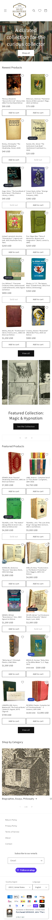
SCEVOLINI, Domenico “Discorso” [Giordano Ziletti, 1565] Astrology (12, 570)
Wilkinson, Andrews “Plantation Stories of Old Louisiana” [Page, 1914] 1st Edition (38, 101)
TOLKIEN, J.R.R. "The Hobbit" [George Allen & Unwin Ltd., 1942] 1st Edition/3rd (13, 525)
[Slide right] (32, 807)
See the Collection (26, 426)
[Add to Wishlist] (22, 75)
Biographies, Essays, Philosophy (18, 798)
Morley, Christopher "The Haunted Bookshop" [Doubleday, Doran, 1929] (11, 146)
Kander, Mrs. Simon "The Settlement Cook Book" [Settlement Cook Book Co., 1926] (36, 147)
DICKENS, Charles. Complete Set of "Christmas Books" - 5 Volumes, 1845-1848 (38, 707)
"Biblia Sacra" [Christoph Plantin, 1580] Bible (11, 661)
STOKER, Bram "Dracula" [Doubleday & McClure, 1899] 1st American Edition (13, 480)
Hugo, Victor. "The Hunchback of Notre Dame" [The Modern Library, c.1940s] (13, 193)
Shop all (26, 53)
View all (26, 353)
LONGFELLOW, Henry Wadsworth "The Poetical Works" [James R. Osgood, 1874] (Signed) (14, 708)
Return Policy (11, 820)
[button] (5, 10)
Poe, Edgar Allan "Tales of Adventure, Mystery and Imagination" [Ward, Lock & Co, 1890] (37, 239)
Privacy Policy (11, 826)
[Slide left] (20, 807)
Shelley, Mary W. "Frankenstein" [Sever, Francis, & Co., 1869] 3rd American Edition (14, 333)
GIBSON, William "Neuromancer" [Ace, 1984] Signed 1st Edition (12, 617)
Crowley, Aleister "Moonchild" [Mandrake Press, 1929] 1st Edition (37, 333)
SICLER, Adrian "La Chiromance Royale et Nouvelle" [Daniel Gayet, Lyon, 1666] (37, 617)
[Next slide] (32, 438)
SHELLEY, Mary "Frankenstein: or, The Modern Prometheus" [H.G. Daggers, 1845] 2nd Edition (37, 571)
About (8, 838)
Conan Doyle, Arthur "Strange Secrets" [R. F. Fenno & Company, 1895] (37, 193)
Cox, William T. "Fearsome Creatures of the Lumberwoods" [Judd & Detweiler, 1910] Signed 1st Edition (13, 286)
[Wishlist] (40, 10)
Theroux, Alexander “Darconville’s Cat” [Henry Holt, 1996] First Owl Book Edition (13, 101)
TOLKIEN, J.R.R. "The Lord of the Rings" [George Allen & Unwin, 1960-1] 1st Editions (38, 525)
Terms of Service (12, 832)
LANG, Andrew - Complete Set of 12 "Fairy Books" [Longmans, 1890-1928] (38, 480)
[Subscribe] (41, 861)
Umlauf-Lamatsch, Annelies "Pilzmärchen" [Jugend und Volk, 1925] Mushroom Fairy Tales (12, 239)
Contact (8, 844)
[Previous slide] (20, 438)
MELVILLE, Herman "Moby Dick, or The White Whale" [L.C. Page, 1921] (37, 662)
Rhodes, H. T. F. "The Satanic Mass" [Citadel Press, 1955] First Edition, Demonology (38, 285)
